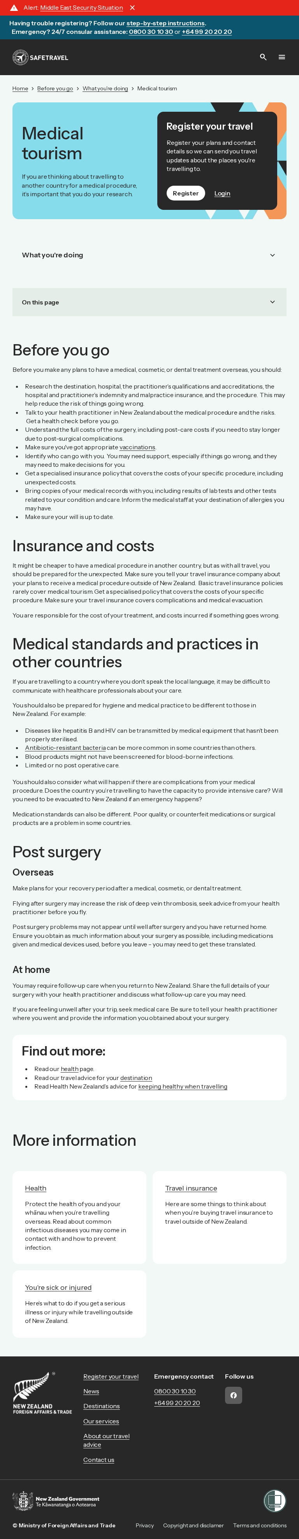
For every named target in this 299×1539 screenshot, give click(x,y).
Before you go (55, 88)
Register (186, 193)
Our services (101, 1421)
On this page (149, 302)
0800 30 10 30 (175, 1391)
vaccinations (137, 447)
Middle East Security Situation (81, 7)
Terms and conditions (260, 1525)
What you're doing (105, 88)
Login (222, 193)
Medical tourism (157, 88)
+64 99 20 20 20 (177, 1403)
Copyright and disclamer (193, 1525)
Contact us (98, 1459)
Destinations (101, 1406)
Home (20, 88)
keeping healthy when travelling (182, 1086)
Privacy (145, 1525)
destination (136, 1078)
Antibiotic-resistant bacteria (65, 747)
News (91, 1391)
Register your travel (111, 1376)
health (70, 1069)
